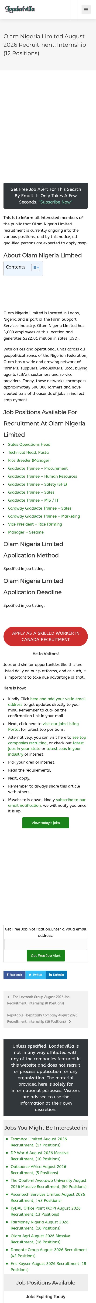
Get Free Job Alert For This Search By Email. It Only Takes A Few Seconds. (45, 196)
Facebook (16, 974)
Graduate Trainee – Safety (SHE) (37, 484)
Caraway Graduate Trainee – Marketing (44, 516)
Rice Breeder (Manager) (29, 460)
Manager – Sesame (26, 532)
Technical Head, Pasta (28, 452)
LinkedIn (58, 974)
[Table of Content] (35, 267)
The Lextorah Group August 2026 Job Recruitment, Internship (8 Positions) (38, 1000)
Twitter (37, 974)
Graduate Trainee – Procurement (38, 468)
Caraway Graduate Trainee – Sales (39, 508)
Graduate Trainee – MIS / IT (33, 500)
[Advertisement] (48, 134)
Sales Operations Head (29, 444)
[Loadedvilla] (20, 6)
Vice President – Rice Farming (35, 524)
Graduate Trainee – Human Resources (42, 476)
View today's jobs (46, 823)
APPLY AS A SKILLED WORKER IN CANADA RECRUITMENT (45, 636)
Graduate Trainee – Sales (31, 492)
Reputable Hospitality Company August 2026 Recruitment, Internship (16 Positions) (42, 1018)
